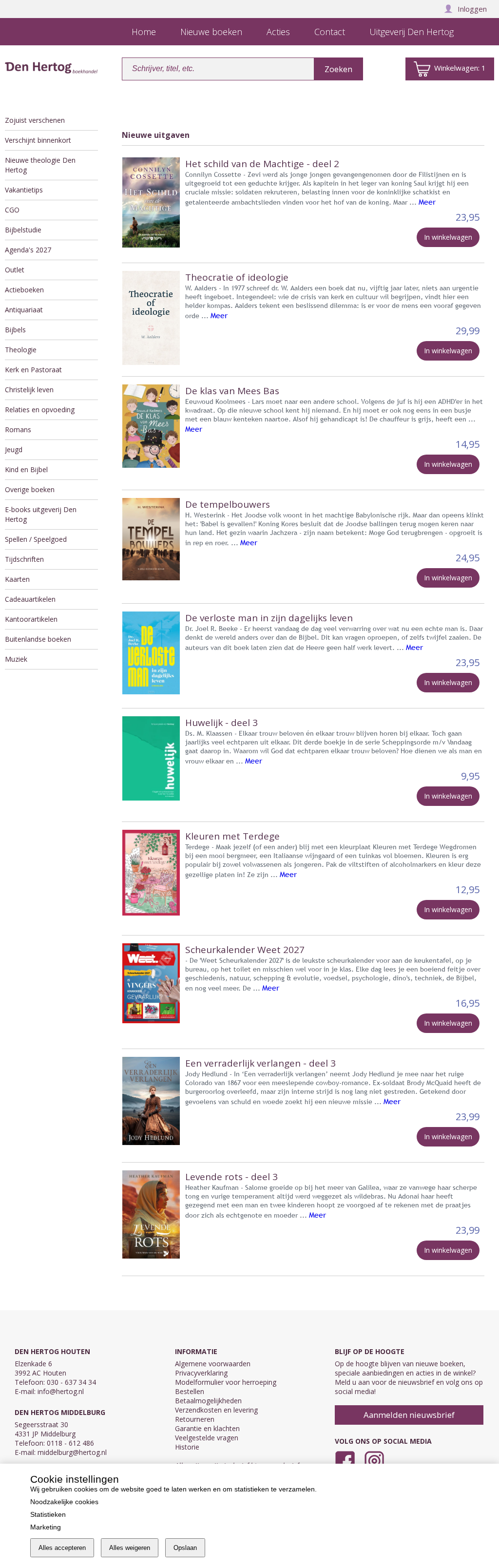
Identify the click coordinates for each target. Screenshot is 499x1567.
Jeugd (13, 449)
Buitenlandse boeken (38, 639)
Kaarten (17, 579)
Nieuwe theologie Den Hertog (40, 164)
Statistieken (48, 1514)
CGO (12, 209)
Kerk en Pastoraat (33, 369)
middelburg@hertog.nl (72, 1452)
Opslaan (185, 1547)
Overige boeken (30, 489)
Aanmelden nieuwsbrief (409, 1414)
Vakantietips (24, 189)
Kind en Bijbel (26, 469)
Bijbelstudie (23, 229)
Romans (18, 429)
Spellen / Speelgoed (36, 539)
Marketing (45, 1527)
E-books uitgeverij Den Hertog (41, 514)
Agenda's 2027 (28, 249)
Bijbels (15, 329)
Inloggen (472, 9)
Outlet (14, 269)
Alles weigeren (129, 1547)
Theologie (21, 349)
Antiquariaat (24, 309)
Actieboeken (24, 289)
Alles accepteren (62, 1547)
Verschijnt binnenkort (38, 140)
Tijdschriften (24, 559)
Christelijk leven (29, 389)
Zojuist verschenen (35, 120)
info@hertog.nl (61, 1391)
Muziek (16, 659)
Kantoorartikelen (31, 619)
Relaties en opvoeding (40, 409)
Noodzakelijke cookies (64, 1502)
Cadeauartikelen (30, 599)
